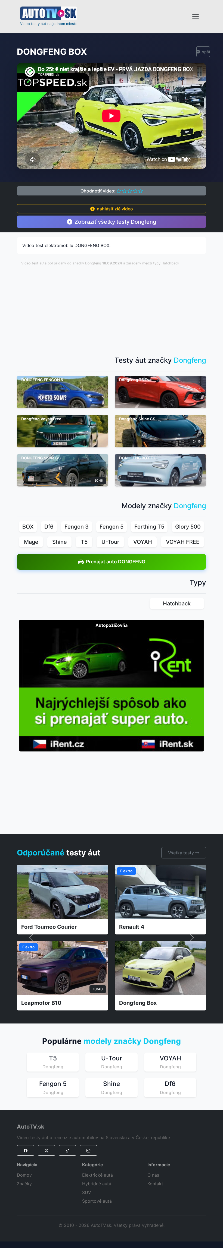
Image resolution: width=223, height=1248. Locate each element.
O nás (153, 1175)
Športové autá (97, 1201)
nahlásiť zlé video (115, 208)
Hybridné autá (96, 1183)
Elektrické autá (97, 1175)
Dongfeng (93, 263)
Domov (24, 1175)
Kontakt (155, 1183)
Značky (24, 1183)
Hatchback (170, 263)
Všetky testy (181, 852)
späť (206, 51)
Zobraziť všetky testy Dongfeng (115, 222)
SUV (86, 1192)
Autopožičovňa (111, 625)
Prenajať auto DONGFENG (115, 561)
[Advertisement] (122, 308)
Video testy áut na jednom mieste (49, 23)
